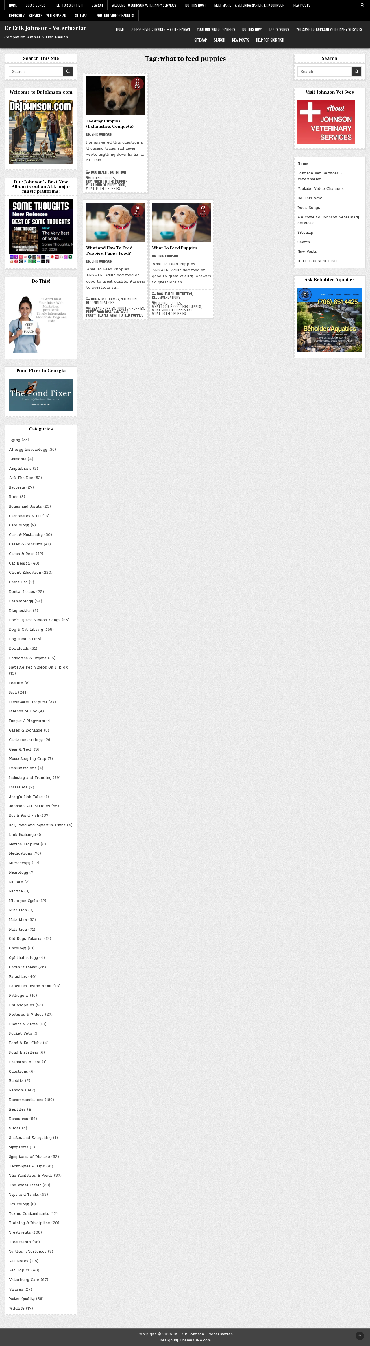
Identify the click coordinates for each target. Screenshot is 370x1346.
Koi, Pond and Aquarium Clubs (37, 825)
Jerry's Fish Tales (26, 797)
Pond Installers (23, 1052)
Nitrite (16, 891)
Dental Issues (22, 592)
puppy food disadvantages (107, 311)
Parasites (18, 977)
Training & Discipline (29, 1223)
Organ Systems (23, 967)
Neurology (18, 872)
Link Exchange (22, 835)
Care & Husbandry (26, 535)
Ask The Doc (21, 478)
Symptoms (18, 1147)
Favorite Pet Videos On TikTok (38, 667)
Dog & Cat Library (105, 299)
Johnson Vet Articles (29, 806)
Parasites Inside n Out (30, 986)
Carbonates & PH (25, 516)
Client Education (25, 572)
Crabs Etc (18, 582)
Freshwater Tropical (28, 702)
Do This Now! (195, 5)
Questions (18, 1071)
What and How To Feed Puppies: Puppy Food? (109, 250)
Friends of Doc (23, 711)
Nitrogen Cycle (23, 901)
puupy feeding (97, 315)
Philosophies (21, 1005)
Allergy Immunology (28, 449)
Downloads (19, 648)
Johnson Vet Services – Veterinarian (37, 15)
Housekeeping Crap (27, 759)
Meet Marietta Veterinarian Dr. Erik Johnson (249, 5)
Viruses (16, 1289)
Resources (18, 1119)
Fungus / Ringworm (27, 721)
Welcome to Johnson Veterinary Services (144, 5)
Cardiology (19, 525)
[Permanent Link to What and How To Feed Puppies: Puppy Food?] (115, 222)
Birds (13, 497)
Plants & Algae (23, 1024)
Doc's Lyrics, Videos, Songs (34, 620)
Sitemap (81, 15)
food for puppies (130, 308)
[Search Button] (362, 5)
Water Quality (22, 1299)
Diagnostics (20, 611)
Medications (20, 853)
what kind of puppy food (105, 185)
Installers (18, 787)
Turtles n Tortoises (28, 1251)
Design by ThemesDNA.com (185, 1340)
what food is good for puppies (176, 306)
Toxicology (19, 1204)
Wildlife (17, 1308)
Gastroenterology (26, 740)
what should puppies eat (172, 310)
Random (16, 1090)
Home (13, 5)
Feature (16, 683)
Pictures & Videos (26, 1015)
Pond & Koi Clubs (25, 1043)
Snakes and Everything (30, 1138)
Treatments (20, 1232)
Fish (13, 692)
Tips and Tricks (24, 1195)
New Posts (301, 5)
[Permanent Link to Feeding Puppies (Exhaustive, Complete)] (115, 95)
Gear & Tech (20, 749)
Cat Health (19, 563)
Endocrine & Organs (28, 658)
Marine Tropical (24, 844)
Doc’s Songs (36, 5)
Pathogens (19, 995)
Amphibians (20, 468)
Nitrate (16, 882)
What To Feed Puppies (174, 248)
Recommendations (100, 302)
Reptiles (17, 1109)
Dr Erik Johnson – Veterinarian (45, 28)
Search (97, 5)
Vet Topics (19, 1270)
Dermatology (21, 601)
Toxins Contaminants (29, 1214)
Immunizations (22, 768)
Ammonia (17, 459)
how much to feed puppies (106, 181)
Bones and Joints (25, 506)
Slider (15, 1128)
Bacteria (17, 487)
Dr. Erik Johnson (99, 134)
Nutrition (118, 172)
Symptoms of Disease (29, 1157)
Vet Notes (18, 1261)
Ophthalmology (23, 958)
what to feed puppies (103, 188)
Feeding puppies (102, 178)
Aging (14, 440)
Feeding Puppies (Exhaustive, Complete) (110, 123)
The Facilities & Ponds (31, 1175)
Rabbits (16, 1081)
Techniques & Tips (27, 1166)
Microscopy (19, 863)
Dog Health (99, 172)
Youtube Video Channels (115, 15)
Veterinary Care (24, 1280)
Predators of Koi (24, 1062)
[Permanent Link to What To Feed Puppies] (181, 222)
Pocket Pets (20, 1033)
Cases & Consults (25, 544)
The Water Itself (25, 1185)
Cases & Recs (21, 554)
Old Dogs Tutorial (26, 939)
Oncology (17, 948)
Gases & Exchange (25, 730)
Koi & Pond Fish (24, 815)
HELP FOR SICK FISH (69, 5)
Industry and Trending (30, 778)
